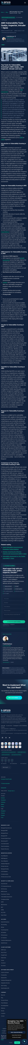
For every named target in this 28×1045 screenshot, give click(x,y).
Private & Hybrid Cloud (6, 838)
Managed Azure (4, 833)
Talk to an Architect (13, 697)
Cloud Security (4, 883)
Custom (5, 282)
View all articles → (6, 662)
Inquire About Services (16, 1035)
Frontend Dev (4, 975)
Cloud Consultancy (5, 846)
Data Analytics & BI (5, 988)
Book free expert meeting (15, 621)
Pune (2, 817)
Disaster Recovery (5, 849)
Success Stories (4, 1000)
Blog (7, 12)
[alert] (16, 1029)
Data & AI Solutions (5, 922)
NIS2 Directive (4, 904)
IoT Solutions (4, 937)
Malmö (2, 804)
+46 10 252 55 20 (4, 728)
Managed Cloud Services (6, 827)
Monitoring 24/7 (4, 841)
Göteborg (3, 802)
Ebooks (2, 1010)
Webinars (3, 1008)
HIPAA (2, 139)
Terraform (3, 962)
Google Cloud (4, 955)
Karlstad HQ (3, 787)
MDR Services (4, 891)
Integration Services (5, 982)
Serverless (3, 965)
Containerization (4, 874)
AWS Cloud (3, 949)
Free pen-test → (11, 790)
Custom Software (5, 972)
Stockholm (3, 800)
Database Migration (5, 863)
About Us (3, 995)
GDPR (21, 137)
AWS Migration (4, 858)
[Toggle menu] (25, 2)
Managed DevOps (5, 868)
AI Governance (4, 935)
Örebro (2, 806)
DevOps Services (4, 866)
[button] (24, 1041)
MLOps (2, 927)
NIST (2, 907)
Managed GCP (4, 835)
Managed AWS (4, 830)
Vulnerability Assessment (6, 896)
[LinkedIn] (15, 36)
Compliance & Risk (5, 899)
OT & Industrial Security (6, 886)
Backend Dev (4, 977)
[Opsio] (6, 2)
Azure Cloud (3, 952)
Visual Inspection (4, 929)
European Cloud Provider (6, 779)
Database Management (6, 980)
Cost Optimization (5, 843)
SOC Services (4, 888)
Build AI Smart (4, 943)
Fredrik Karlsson (10, 36)
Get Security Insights (16, 1037)
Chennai (3, 813)
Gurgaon (3, 815)
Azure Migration (4, 861)
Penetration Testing (5, 894)
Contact (2, 1016)
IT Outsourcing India (5, 783)
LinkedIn (12, 662)
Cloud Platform (5, 232)
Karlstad (3, 797)
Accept (17, 1042)
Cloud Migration (4, 855)
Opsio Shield (3, 915)
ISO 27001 (3, 912)
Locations (3, 1013)
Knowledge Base (4, 1005)
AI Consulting (4, 924)
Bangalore (3, 811)
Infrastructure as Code (6, 876)
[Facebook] (6, 737)
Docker (2, 960)
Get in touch (5, 767)
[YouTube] (9, 737)
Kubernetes (3, 957)
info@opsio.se (12, 728)
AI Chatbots (3, 932)
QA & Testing (4, 985)
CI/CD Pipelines (4, 871)
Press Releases (4, 1002)
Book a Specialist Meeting (16, 1032)
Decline (10, 1042)
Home (2, 12)
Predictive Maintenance (6, 940)
